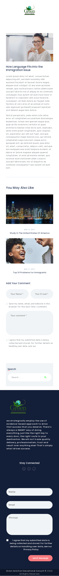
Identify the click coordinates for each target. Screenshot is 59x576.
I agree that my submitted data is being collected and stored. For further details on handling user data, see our (31, 343)
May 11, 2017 (29, 230)
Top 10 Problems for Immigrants (29, 272)
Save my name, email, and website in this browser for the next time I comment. (29, 305)
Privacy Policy (44, 346)
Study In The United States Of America (29, 233)
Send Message (40, 558)
